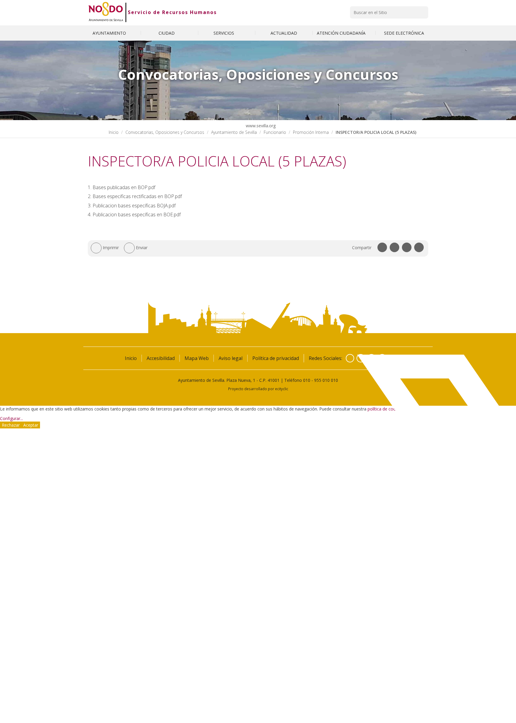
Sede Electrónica (404, 33)
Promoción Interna (311, 132)
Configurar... (11, 418)
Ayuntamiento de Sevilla (234, 132)
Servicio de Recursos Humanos (172, 12)
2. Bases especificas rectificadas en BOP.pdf (135, 196)
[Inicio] (106, 12)
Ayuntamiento (110, 33)
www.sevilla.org (260, 125)
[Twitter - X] (361, 358)
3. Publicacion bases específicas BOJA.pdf (132, 205)
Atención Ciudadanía (342, 33)
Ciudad (167, 33)
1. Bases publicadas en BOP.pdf (121, 187)
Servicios (224, 33)
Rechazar (11, 425)
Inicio (114, 132)
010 (306, 380)
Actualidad (284, 33)
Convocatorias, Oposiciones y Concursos (164, 132)
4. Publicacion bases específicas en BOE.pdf (134, 214)
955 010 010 (326, 380)
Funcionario (275, 132)
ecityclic (281, 388)
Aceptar (30, 425)
